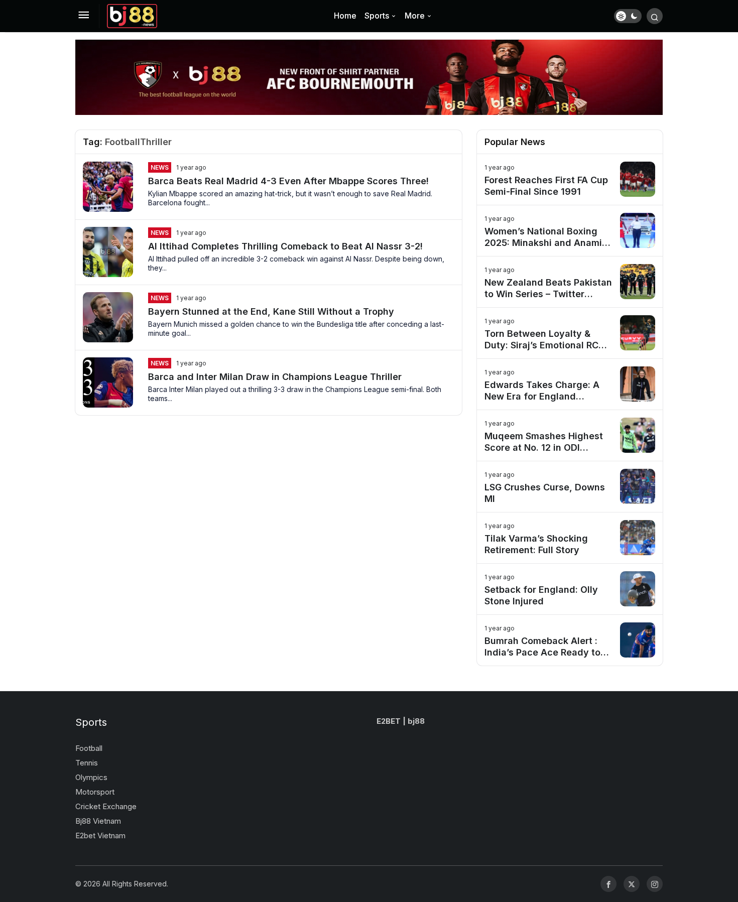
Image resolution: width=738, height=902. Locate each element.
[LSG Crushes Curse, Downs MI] (570, 486)
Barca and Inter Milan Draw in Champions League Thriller (275, 376)
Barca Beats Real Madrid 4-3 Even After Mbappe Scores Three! (288, 181)
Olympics (91, 777)
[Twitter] (632, 884)
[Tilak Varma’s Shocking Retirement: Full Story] (570, 537)
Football (88, 748)
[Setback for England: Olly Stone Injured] (570, 589)
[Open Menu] (83, 16)
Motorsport (94, 792)
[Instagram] (655, 884)
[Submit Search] (655, 16)
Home (345, 16)
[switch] (628, 16)
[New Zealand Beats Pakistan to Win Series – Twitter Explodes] (570, 281)
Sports (376, 16)
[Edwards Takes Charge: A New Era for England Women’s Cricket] (570, 384)
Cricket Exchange (106, 806)
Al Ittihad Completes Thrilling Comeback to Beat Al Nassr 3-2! (285, 246)
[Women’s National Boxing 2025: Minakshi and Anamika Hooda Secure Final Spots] (570, 230)
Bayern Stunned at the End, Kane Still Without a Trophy (271, 311)
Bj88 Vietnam (98, 821)
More (415, 16)
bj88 (416, 721)
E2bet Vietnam (100, 835)
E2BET (389, 721)
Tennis (86, 762)
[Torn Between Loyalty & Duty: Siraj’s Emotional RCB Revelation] (570, 333)
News (160, 167)
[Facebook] (608, 884)
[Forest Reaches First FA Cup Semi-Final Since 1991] (570, 179)
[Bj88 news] (132, 15)
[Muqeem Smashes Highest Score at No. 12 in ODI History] (570, 435)
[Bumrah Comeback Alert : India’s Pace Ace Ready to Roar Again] (570, 640)
